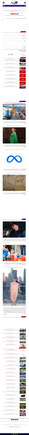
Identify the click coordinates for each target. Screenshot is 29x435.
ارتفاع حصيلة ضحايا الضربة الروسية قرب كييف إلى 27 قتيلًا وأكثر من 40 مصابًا (10, 60)
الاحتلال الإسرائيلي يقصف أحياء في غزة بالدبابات (11, 71)
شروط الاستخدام (24, 48)
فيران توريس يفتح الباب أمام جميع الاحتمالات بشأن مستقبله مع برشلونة (10, 406)
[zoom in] (3, 7)
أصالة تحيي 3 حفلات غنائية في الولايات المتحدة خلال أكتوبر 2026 (14, 125)
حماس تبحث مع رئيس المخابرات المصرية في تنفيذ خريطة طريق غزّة (11, 410)
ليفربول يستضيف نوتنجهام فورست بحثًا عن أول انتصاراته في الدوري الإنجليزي (11, 86)
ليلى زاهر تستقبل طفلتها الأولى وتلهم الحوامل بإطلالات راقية (14, 267)
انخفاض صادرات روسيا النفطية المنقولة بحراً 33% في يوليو (11, 395)
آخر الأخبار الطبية (5, 314)
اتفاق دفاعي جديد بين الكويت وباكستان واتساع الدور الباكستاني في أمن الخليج (11, 333)
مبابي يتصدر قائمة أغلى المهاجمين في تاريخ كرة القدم (10, 380)
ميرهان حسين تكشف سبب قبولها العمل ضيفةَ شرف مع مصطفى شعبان (10, 365)
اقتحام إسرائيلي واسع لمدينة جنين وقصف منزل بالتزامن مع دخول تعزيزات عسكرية (17, 5)
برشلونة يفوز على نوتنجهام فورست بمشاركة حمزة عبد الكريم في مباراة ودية (11, 391)
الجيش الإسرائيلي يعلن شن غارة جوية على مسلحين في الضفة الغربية (11, 82)
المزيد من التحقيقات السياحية (6, 242)
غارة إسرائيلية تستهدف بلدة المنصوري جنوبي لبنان (11, 75)
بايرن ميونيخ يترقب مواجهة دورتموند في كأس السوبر (10, 376)
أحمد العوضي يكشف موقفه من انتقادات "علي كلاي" (10, 361)
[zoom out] (5, 7)
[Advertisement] (14, 25)
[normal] (4, 7)
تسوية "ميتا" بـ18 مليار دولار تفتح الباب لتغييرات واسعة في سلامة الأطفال (14, 149)
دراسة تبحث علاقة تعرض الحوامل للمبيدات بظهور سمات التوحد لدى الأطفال (14, 244)
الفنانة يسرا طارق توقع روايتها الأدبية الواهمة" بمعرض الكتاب (10, 350)
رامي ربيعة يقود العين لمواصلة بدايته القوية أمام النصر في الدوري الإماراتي (10, 67)
